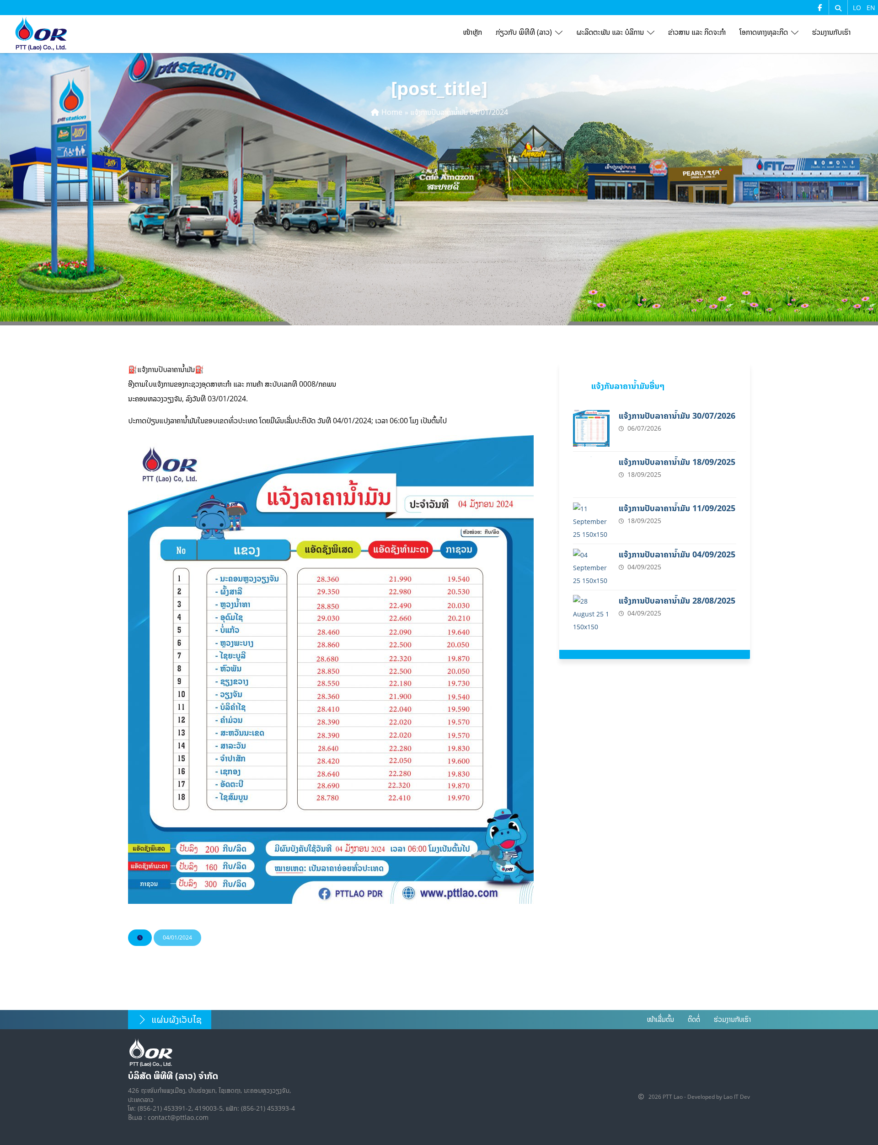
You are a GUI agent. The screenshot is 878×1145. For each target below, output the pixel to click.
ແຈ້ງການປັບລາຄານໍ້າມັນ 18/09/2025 (677, 462)
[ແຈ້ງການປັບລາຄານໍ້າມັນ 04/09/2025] (591, 567)
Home (391, 112)
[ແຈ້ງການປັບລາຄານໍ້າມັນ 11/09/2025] (591, 520)
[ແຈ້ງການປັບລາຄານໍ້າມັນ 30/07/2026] (591, 428)
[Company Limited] (41, 34)
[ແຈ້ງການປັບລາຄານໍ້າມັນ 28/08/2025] (591, 613)
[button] (838, 8)
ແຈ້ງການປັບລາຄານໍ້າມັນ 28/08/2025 (677, 600)
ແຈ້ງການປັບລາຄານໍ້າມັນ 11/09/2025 (677, 508)
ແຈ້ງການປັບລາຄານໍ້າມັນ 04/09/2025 (677, 554)
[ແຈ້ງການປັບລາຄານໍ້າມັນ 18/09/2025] (591, 474)
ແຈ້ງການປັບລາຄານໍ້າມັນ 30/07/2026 (677, 415)
